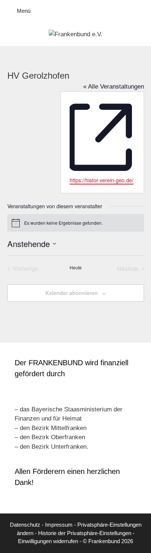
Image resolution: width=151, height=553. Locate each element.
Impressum (59, 525)
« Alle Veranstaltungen (113, 86)
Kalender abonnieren (71, 292)
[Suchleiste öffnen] (140, 11)
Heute (76, 267)
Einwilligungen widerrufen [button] (48, 541)
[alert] (75, 223)
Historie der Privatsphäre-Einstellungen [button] (84, 533)
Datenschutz (25, 525)
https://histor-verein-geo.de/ (101, 180)
